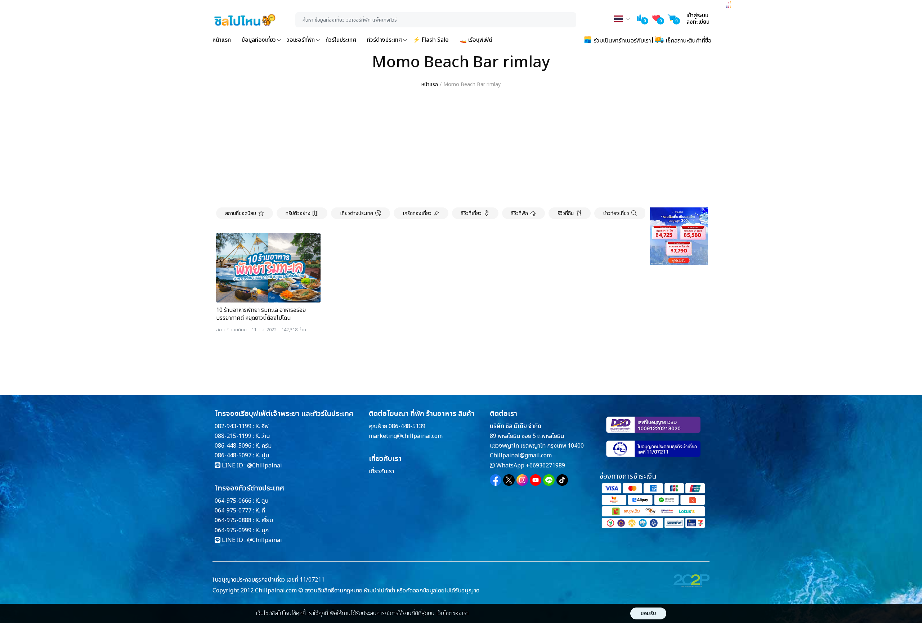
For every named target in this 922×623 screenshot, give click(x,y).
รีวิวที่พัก (519, 213)
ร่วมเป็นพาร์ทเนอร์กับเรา (621, 40)
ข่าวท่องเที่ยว (616, 213)
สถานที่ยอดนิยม (240, 213)
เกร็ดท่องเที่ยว (417, 213)
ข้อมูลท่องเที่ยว (259, 40)
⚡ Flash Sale (431, 40)
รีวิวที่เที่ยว (471, 213)
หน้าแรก (221, 40)
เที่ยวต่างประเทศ (356, 213)
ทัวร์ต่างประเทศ (384, 40)
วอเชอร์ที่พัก (301, 40)
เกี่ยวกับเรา (381, 471)
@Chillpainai (264, 465)
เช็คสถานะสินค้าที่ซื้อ (687, 40)
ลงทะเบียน (698, 22)
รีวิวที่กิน (566, 213)
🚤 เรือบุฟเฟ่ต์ (476, 40)
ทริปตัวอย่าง (298, 213)
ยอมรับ (648, 613)
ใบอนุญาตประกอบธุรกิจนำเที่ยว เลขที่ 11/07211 (268, 579)
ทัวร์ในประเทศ (341, 40)
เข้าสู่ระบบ (697, 15)
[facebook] (495, 480)
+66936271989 (545, 465)
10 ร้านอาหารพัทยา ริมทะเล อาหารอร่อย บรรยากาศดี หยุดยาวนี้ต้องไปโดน (261, 314)
